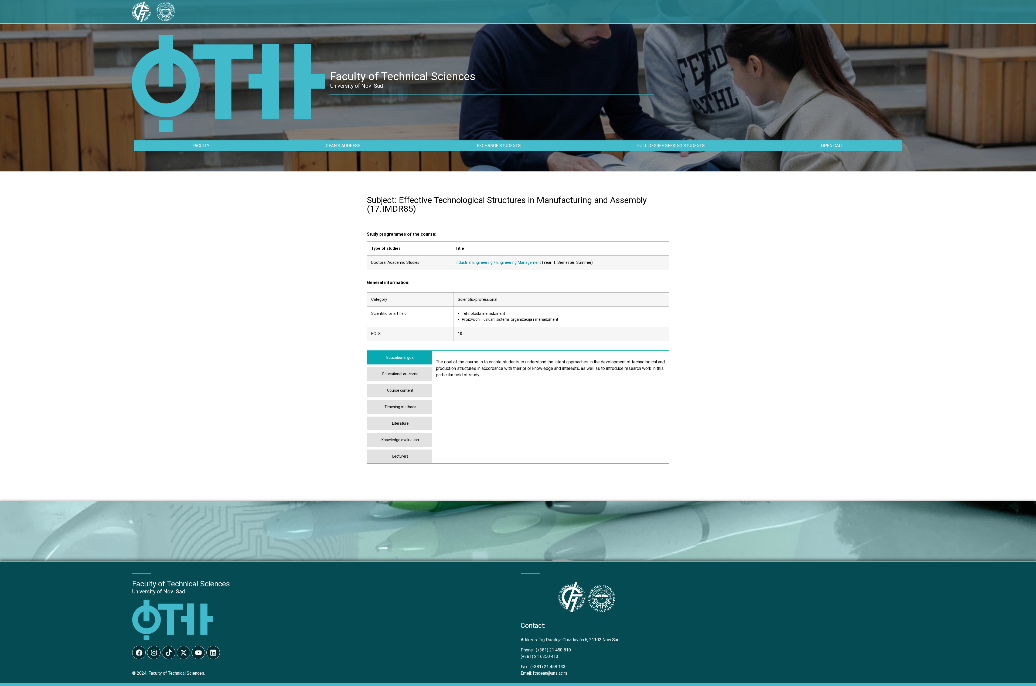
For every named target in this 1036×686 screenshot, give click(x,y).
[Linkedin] (213, 652)
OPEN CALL (832, 145)
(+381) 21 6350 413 (539, 656)
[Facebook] (139, 652)
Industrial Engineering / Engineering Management (498, 262)
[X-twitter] (183, 652)
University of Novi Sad (158, 591)
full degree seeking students (671, 145)
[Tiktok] (168, 652)
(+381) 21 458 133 (543, 666)
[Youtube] (198, 652)
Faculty (200, 145)
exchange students (499, 145)
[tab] (399, 357)
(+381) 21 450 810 (546, 650)
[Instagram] (154, 652)
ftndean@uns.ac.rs (550, 673)
